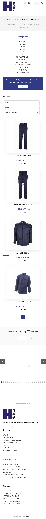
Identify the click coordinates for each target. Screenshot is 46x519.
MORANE (23, 49)
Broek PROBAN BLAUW (23, 204)
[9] (18, 382)
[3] (5, 382)
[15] (30, 382)
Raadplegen (24, 136)
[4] (7, 382)
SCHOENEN (23, 41)
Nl (36, 3)
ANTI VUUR (23, 70)
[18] (36, 382)
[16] (32, 382)
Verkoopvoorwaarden (11, 450)
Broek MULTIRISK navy (23, 156)
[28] (27, 403)
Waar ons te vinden (10, 443)
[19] (38, 382)
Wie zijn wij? (7, 435)
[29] (29, 403)
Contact (23, 86)
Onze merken (8, 437)
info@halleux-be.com (16, 501)
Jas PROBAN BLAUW (23, 302)
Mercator (29, 516)
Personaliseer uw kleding (12, 440)
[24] (19, 403)
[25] (21, 403)
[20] (40, 382)
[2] (3, 382)
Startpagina (11, 24)
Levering (6, 445)
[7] (13, 382)
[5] (9, 382)
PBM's (23, 46)
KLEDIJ (19, 24)
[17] (34, 382)
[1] (1, 382)
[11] (22, 382)
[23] (17, 403)
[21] (42, 382)
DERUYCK (23, 163)
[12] (24, 382)
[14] (28, 382)
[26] (23, 403)
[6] (11, 382)
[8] (15, 382)
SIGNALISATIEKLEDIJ (23, 57)
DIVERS (22, 44)
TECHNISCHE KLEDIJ (31, 24)
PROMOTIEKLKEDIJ (22, 62)
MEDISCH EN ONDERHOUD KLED (23, 65)
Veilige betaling (8, 448)
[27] (25, 403)
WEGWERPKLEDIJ (23, 72)
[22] (44, 382)
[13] (26, 382)
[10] (20, 382)
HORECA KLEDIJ (22, 59)
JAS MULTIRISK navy (23, 253)
